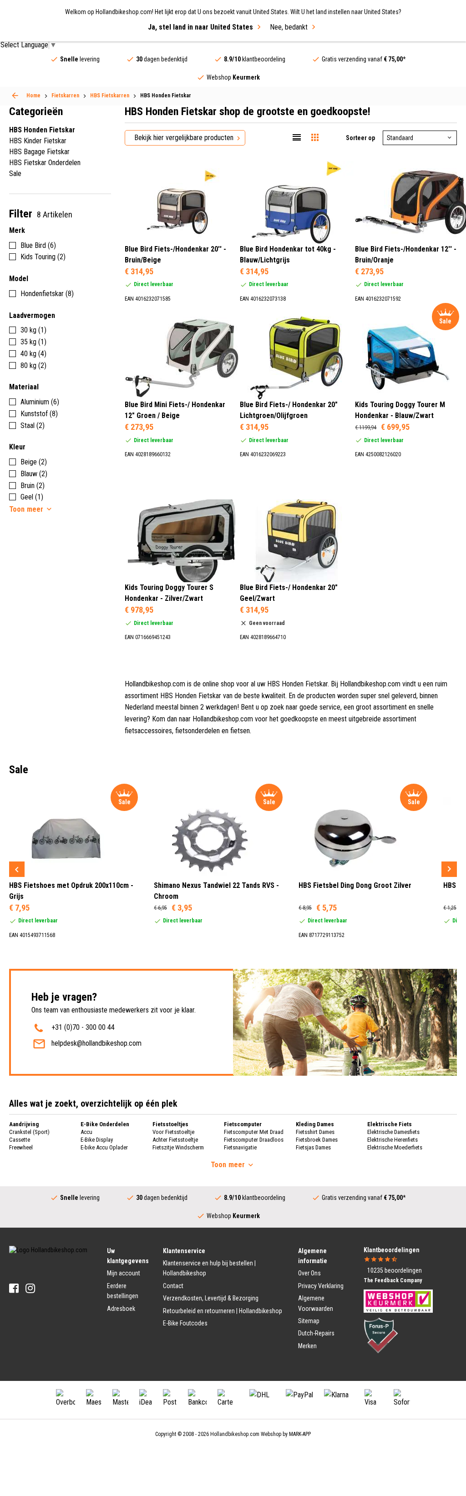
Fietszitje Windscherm (178, 1147)
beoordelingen (394, 1270)
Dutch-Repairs (316, 1333)
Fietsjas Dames (313, 1147)
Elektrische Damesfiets (393, 1131)
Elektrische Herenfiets (392, 1139)
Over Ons (309, 1273)
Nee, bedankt (289, 27)
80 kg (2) (33, 365)
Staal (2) (32, 425)
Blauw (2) (33, 473)
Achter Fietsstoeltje (175, 1139)
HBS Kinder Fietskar (37, 140)
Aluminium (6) (39, 402)
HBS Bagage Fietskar (39, 151)
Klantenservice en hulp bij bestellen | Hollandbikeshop (209, 1268)
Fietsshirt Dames (315, 1131)
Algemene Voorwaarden (315, 1303)
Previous (17, 869)
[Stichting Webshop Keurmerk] (398, 1300)
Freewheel (21, 1147)
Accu (86, 1131)
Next (449, 869)
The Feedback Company (393, 1280)
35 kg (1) (33, 341)
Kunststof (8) (39, 413)
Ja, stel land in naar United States (200, 27)
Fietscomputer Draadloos (254, 1139)
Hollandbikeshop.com (234, 1434)
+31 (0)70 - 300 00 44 (83, 1027)
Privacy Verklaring (321, 1285)
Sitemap (308, 1321)
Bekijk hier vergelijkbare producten (183, 137)
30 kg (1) (33, 330)
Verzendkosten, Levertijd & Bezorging (210, 1298)
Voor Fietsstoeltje (173, 1131)
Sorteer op (360, 137)
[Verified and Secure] (381, 1335)
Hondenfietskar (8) (47, 293)
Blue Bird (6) (38, 245)
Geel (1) (31, 497)
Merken (307, 1346)
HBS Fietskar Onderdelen (45, 162)
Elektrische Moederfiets (394, 1147)
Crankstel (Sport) (29, 1131)
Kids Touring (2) (43, 256)
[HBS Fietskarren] (15, 95)
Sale (15, 173)
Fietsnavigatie (240, 1147)
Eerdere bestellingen (122, 1291)
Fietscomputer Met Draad (254, 1131)
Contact (173, 1285)
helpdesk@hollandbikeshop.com (96, 1043)
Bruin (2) (32, 485)
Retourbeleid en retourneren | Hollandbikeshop (222, 1311)
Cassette (19, 1139)
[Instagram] (30, 1288)
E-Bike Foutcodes (185, 1323)
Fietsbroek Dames (317, 1139)
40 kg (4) (33, 353)
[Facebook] (14, 1288)
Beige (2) (33, 462)
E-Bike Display (97, 1139)
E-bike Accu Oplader (104, 1147)
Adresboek (121, 1308)
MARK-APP (300, 1434)
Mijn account (123, 1273)
